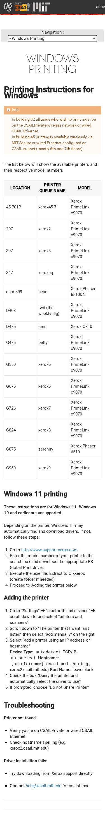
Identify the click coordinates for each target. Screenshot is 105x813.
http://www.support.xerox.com (49, 549)
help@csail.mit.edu (43, 785)
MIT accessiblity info (98, 7)
